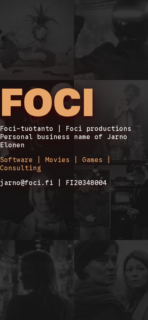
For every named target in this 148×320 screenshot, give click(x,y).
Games (92, 160)
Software (16, 160)
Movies (57, 160)
